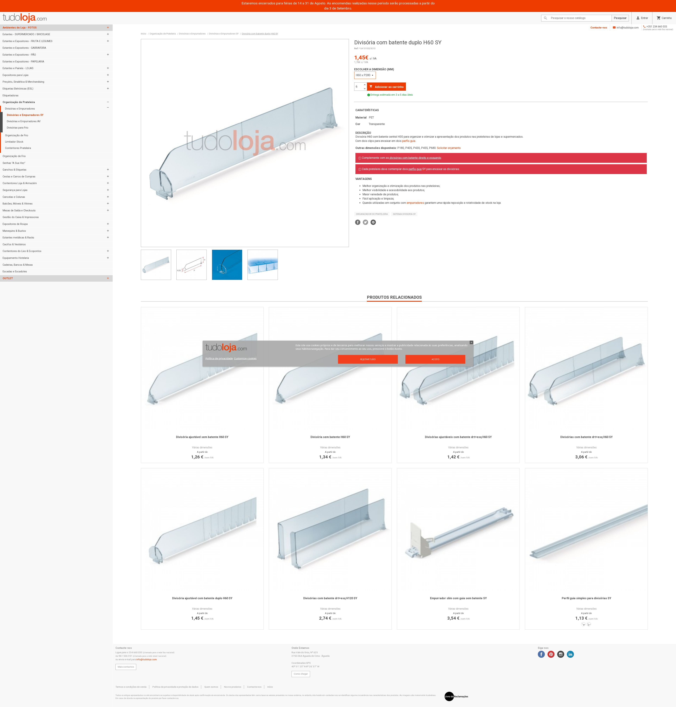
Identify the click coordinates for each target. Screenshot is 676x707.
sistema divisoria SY (404, 214)
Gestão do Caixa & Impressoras (21, 217)
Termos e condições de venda (130, 687)
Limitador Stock (14, 141)
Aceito (435, 359)
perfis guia (408, 141)
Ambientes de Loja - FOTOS (20, 27)
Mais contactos (126, 667)
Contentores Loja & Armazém (20, 183)
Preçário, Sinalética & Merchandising (23, 81)
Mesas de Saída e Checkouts (19, 210)
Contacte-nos (598, 27)
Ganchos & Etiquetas (14, 169)
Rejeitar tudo (367, 359)
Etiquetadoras (10, 95)
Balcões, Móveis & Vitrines (18, 203)
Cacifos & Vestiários (14, 244)
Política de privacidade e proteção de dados (175, 687)
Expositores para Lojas (16, 75)
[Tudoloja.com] (25, 18)
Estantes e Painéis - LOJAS (18, 68)
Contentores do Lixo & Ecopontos (22, 251)
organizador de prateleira (372, 214)
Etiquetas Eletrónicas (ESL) (18, 88)
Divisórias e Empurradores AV (23, 121)
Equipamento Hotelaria (16, 258)
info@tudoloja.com (628, 27)
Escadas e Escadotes (15, 271)
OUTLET (8, 278)
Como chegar (301, 674)
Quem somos (211, 687)
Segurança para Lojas (15, 190)
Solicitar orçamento (449, 148)
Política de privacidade (219, 358)
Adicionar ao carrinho (386, 87)
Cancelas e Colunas (14, 197)
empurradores (415, 202)
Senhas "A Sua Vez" (14, 163)
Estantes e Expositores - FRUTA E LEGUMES (27, 41)
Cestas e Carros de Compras (19, 176)
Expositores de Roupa (15, 224)
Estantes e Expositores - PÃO (19, 54)
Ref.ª (357, 48)
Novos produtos (232, 687)
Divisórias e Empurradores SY (25, 115)
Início (270, 687)
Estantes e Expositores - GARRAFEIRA (24, 47)
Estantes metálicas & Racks (18, 237)
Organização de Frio (16, 135)
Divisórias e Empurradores (20, 108)
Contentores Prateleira (18, 148)
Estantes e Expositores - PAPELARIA (23, 61)
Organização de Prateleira (19, 102)
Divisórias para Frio (17, 127)
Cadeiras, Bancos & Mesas (18, 264)
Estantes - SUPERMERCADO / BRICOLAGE (26, 34)
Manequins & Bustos (14, 230)
